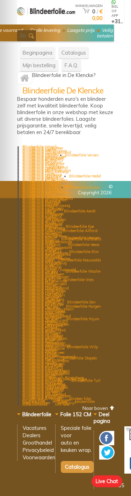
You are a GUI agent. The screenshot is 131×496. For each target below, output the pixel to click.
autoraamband (35, 404)
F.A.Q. (71, 65)
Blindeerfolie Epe (80, 226)
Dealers (32, 435)
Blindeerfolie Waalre (83, 271)
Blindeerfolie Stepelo (79, 358)
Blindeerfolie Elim (84, 251)
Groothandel (37, 442)
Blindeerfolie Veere (83, 244)
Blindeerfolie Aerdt (80, 211)
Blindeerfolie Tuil (85, 380)
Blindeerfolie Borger (83, 187)
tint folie (62, 404)
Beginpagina (37, 52)
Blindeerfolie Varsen (82, 155)
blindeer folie (80, 398)
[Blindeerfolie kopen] (46, 21)
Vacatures (34, 428)
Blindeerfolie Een (81, 302)
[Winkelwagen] (86, 11)
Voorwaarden (39, 457)
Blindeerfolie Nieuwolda (80, 260)
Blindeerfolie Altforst (80, 230)
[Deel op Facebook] (106, 443)
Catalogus (73, 52)
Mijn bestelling (39, 65)
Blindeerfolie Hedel (85, 176)
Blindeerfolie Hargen (83, 306)
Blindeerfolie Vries (78, 279)
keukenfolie (85, 401)
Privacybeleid (38, 450)
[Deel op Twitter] (107, 457)
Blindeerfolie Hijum (82, 318)
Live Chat (107, 481)
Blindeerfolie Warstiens (81, 239)
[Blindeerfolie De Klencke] (24, 79)
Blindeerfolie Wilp (82, 346)
